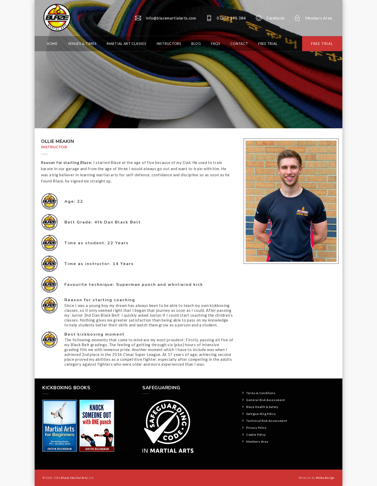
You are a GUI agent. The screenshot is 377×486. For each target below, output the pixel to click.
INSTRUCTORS (168, 44)
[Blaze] (56, 18)
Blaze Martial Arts (74, 477)
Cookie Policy (256, 434)
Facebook (275, 18)
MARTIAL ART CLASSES (126, 44)
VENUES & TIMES (82, 44)
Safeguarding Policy (261, 413)
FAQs (215, 44)
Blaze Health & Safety (262, 407)
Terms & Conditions (261, 393)
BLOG (196, 44)
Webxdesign (325, 477)
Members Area (318, 18)
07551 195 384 (231, 18)
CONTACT (239, 44)
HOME (52, 44)
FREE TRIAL (322, 43)
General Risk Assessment (265, 400)
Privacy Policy (256, 427)
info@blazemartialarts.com (171, 18)
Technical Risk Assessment (266, 420)
